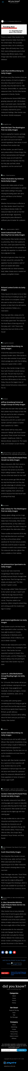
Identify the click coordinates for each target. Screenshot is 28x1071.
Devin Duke (7, 21)
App (14, 1015)
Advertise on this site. (9, 1066)
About (14, 1025)
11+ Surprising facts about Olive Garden (12, 13)
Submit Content (14, 1036)
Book (14, 1012)
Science (14, 1000)
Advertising (14, 1027)
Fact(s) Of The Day (14, 1010)
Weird (14, 996)
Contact (14, 1029)
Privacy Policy (14, 1031)
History (14, 1003)
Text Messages (14, 1017)
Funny (14, 998)
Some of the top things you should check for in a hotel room (18, 973)
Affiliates (14, 1038)
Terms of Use (14, 1034)
